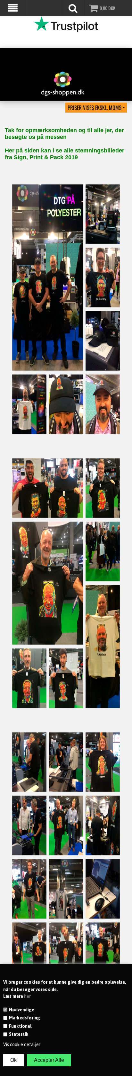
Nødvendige (21, 1009)
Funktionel (20, 1026)
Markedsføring (24, 1017)
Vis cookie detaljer (21, 1044)
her (27, 996)
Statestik (19, 1034)
